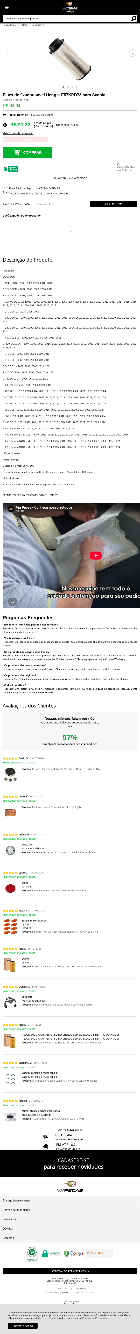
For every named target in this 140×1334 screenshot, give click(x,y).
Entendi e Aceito (22, 1326)
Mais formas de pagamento (18, 133)
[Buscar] (134, 18)
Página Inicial (10, 25)
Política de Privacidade (95, 1318)
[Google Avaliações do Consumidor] (99, 1253)
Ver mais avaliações (70, 1130)
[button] (63, 87)
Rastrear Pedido (22, 1200)
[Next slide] (132, 53)
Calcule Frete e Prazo (16, 204)
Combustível (38, 25)
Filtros (24, 25)
